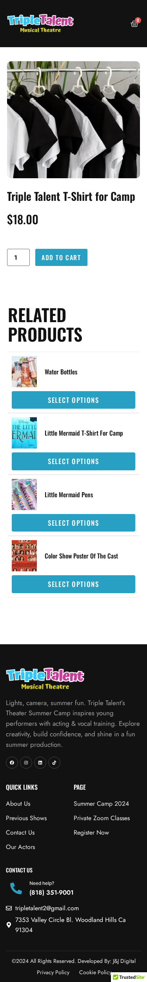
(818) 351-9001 (51, 892)
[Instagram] (26, 763)
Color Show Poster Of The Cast (81, 555)
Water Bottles (61, 371)
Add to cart (61, 257)
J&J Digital (124, 961)
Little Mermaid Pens (69, 494)
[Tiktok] (54, 763)
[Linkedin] (40, 763)
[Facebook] (12, 763)
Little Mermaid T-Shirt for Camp (84, 433)
